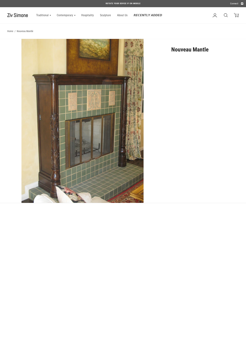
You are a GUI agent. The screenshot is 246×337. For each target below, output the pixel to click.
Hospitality (87, 15)
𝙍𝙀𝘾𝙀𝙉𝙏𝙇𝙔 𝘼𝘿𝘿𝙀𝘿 (148, 15)
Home (10, 31)
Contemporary (65, 15)
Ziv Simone (17, 15)
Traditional (42, 15)
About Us (122, 15)
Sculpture (105, 15)
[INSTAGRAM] (241, 4)
